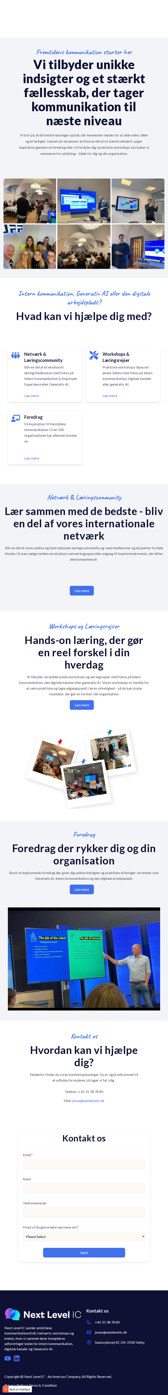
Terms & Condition (43, 1385)
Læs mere (31, 395)
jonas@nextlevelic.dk (88, 1100)
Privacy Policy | (16, 1385)
